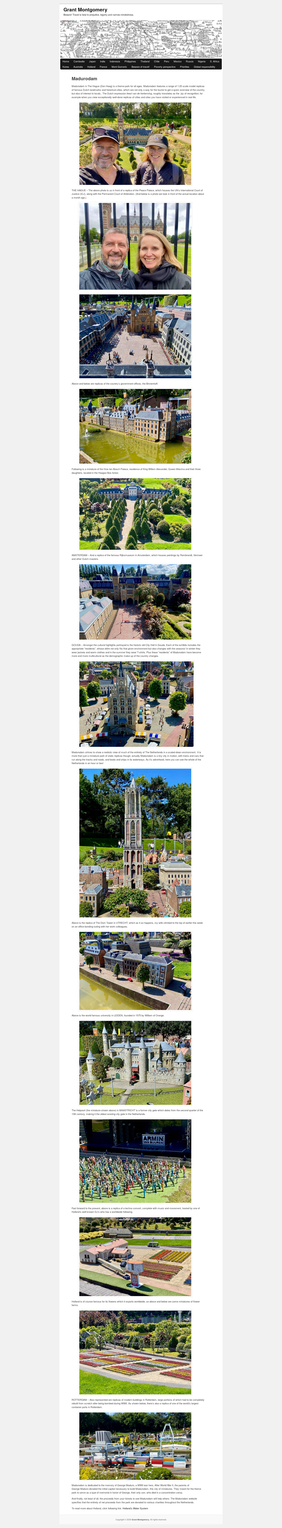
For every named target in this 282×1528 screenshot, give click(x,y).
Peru (166, 61)
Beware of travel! (140, 66)
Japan (92, 61)
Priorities (184, 66)
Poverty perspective (164, 66)
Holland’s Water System (135, 1508)
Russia (189, 61)
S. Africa (214, 61)
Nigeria (201, 61)
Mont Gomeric (119, 66)
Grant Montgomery (85, 9)
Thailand (145, 61)
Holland (91, 66)
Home (66, 61)
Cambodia (79, 61)
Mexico (177, 61)
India (102, 61)
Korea (66, 66)
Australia (78, 66)
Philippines (130, 61)
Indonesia (115, 61)
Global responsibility (204, 66)
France (103, 66)
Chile (156, 61)
